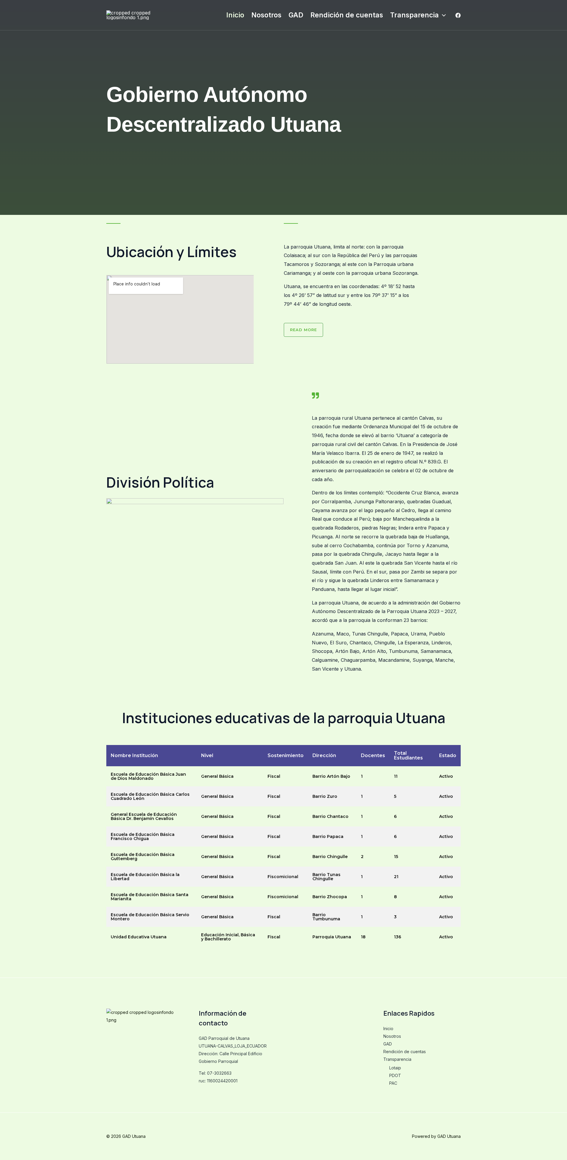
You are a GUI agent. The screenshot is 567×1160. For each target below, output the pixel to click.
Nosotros (266, 15)
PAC (393, 1083)
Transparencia (414, 15)
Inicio (235, 15)
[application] (442, 15)
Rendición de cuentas (346, 15)
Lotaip (395, 1067)
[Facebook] (458, 15)
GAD (296, 15)
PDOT (395, 1075)
